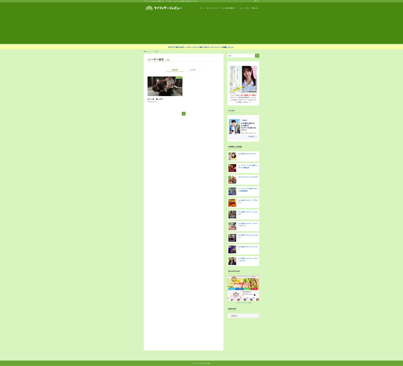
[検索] (257, 1)
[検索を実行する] (257, 56)
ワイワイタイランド (242, 303)
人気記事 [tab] (192, 70)
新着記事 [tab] (175, 70)
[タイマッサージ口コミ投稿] (164, 8)
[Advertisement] (201, 29)
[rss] (255, 1)
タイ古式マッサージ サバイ (247, 154)
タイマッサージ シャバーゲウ (248, 177)
